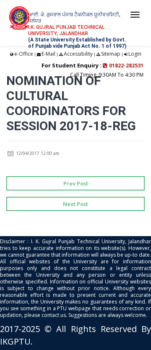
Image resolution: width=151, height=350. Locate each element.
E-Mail (48, 53)
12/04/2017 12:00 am (37, 153)
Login (134, 53)
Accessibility (78, 53)
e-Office (23, 53)
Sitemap (110, 53)
